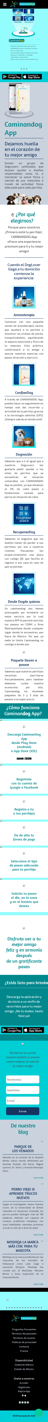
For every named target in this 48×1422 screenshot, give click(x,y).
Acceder (24, 1382)
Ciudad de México (24, 1364)
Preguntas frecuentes (24, 1329)
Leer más (38, 1177)
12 (36, 1307)
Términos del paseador (24, 1333)
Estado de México (24, 1369)
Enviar (23, 1111)
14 (41, 1307)
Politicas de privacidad (24, 1342)
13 (38, 1307)
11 (33, 1307)
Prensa (24, 1350)
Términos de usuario (24, 1337)
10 (30, 1307)
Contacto (24, 1346)
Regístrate (24, 1387)
